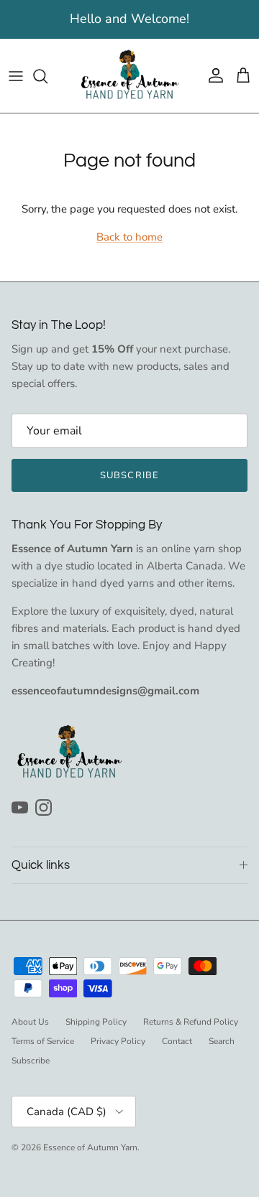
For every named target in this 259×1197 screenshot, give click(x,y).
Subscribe (129, 475)
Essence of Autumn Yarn (90, 1147)
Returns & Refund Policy (190, 1022)
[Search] (47, 76)
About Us (30, 1022)
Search (222, 1041)
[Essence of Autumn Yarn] (129, 76)
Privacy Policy (118, 1041)
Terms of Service (43, 1041)
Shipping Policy (96, 1022)
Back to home (129, 237)
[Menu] (16, 76)
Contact (177, 1041)
